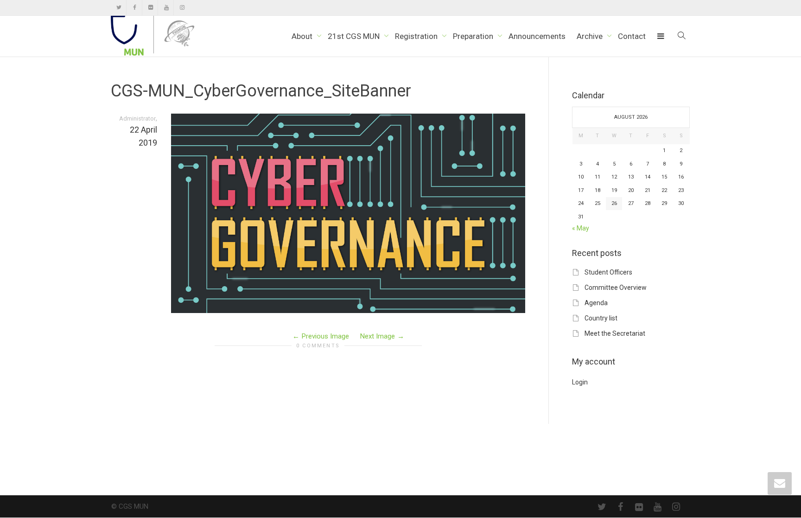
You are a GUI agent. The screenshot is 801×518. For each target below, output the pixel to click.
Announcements (537, 36)
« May (580, 228)
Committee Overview (615, 287)
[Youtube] (166, 7)
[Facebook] (134, 7)
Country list (601, 318)
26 (614, 203)
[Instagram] (182, 7)
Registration (417, 36)
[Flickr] (150, 7)
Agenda (596, 303)
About (303, 36)
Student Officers (608, 272)
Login (580, 382)
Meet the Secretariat (615, 333)
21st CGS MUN (354, 36)
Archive (590, 36)
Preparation (474, 36)
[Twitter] (119, 7)
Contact (632, 36)
